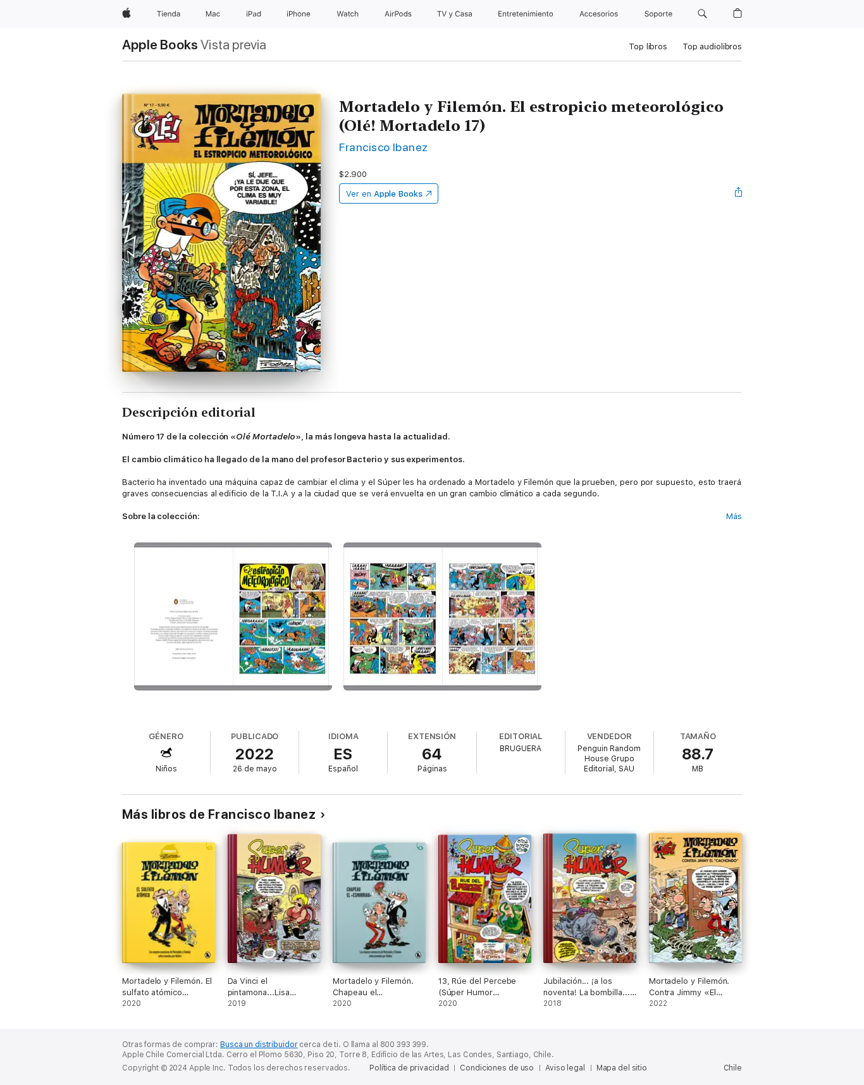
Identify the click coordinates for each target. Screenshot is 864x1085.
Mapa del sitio (621, 1068)
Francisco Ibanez (383, 147)
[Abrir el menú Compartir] (739, 193)
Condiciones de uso (497, 1068)
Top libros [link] (648, 46)
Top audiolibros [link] (712, 46)
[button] (702, 14)
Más (734, 516)
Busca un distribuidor (258, 1044)
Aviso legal (565, 1068)
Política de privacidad (408, 1068)
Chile (733, 1068)
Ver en (384, 194)
